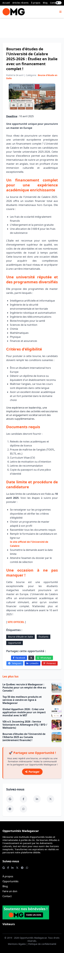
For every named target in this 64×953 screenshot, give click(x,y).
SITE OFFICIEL (16, 622)
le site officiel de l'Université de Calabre (29, 544)
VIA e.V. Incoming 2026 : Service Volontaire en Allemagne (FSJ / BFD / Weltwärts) (24, 724)
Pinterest (51, 663)
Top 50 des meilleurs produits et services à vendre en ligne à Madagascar (22, 700)
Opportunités (10, 881)
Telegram (16, 663)
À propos (35, 2)
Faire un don (9, 891)
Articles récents (20, 2)
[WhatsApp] (23, 809)
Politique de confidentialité (42, 943)
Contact (54, 2)
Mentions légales (17, 943)
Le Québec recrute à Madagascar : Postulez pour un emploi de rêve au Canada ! (24, 687)
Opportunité (14, 642)
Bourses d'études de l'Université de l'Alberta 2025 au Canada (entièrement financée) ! (23, 737)
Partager (34, 771)
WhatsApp (45, 657)
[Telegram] (10, 809)
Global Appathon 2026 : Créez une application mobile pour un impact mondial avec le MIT (24, 712)
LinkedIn (34, 663)
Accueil (6, 2)
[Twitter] (31, 658)
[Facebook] (23, 799)
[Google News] (10, 799)
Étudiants (43, 636)
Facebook (20, 657)
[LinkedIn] (37, 799)
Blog (45, 2)
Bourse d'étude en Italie (20, 636)
